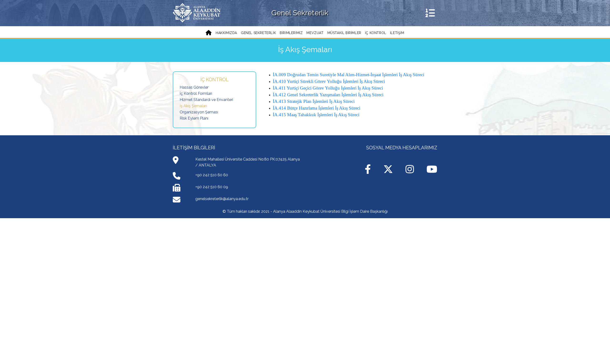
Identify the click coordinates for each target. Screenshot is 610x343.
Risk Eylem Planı (194, 118)
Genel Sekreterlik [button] (258, 33)
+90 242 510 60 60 (211, 175)
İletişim (397, 33)
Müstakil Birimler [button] (344, 33)
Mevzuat (314, 33)
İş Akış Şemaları (193, 106)
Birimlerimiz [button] (291, 33)
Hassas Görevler (194, 87)
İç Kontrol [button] (375, 33)
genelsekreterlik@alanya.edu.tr (222, 199)
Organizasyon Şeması (199, 112)
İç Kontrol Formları (196, 93)
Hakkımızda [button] (226, 33)
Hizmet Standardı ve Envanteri (206, 99)
